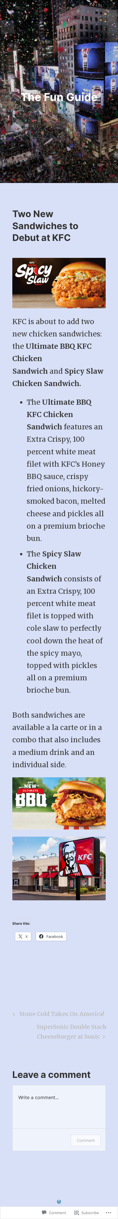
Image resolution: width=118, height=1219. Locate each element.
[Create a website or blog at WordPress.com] (59, 1201)
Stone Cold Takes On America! (57, 1015)
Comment (86, 1140)
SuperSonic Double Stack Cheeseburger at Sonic (59, 1031)
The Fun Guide (59, 97)
